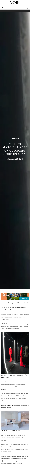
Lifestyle (15, 139)
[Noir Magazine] (15, 2)
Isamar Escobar (15, 159)
